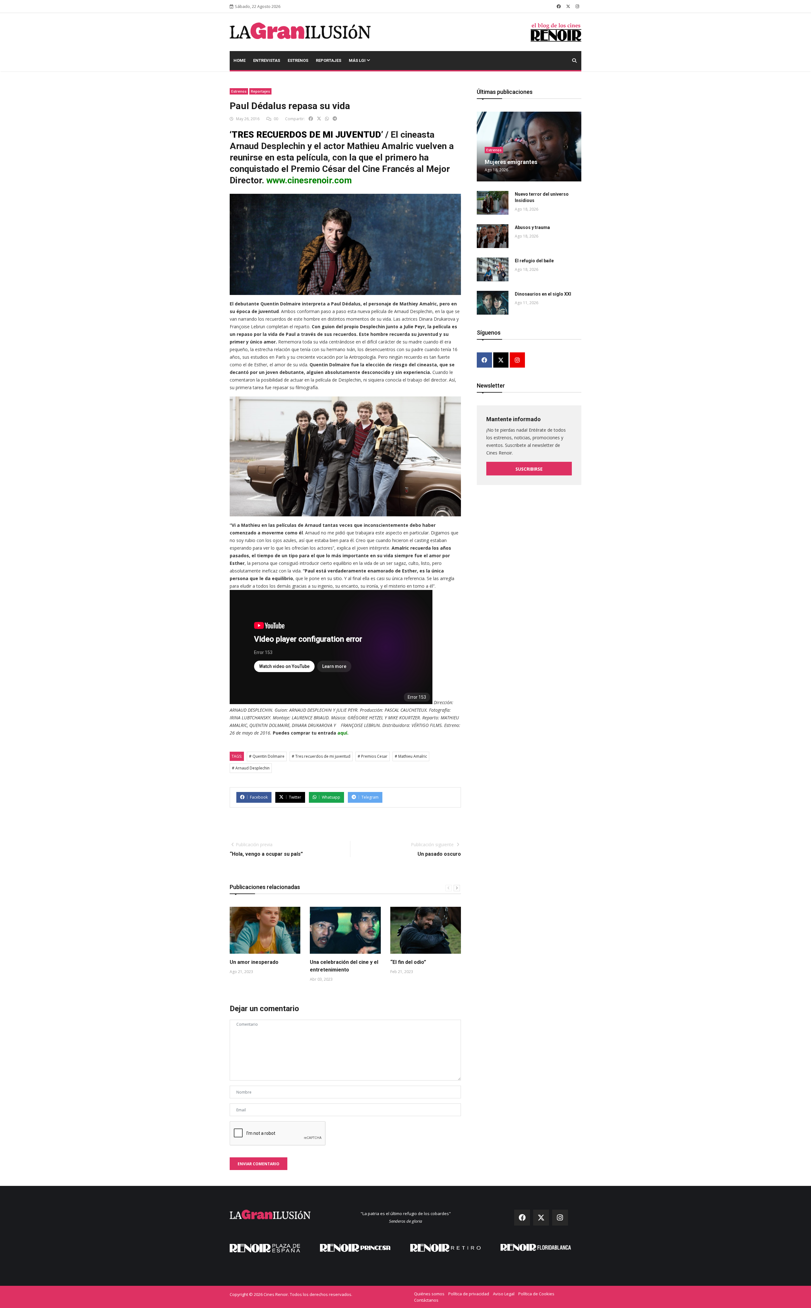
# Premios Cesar (372, 756)
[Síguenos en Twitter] (568, 6)
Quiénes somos (429, 1294)
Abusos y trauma (532, 227)
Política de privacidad (468, 1294)
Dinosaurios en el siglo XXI (543, 294)
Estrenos (298, 60)
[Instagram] (517, 360)
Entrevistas (266, 60)
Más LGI (358, 60)
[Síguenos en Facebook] (559, 6)
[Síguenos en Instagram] (577, 6)
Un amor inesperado (254, 962)
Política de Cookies (536, 1294)
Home (239, 60)
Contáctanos (426, 1300)
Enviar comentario (258, 1164)
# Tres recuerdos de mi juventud (321, 756)
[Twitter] (500, 360)
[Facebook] (484, 360)
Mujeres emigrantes (511, 162)
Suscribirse (529, 469)
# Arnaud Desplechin (251, 768)
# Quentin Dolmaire (266, 756)
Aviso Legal (503, 1294)
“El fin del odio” (408, 962)
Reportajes (328, 60)
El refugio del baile (534, 260)
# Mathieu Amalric (411, 756)
